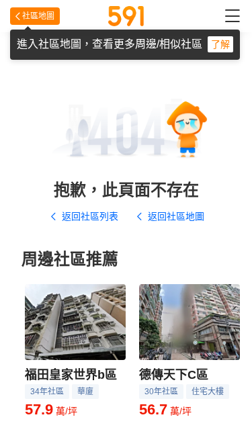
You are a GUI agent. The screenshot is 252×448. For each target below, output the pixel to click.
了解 (220, 44)
